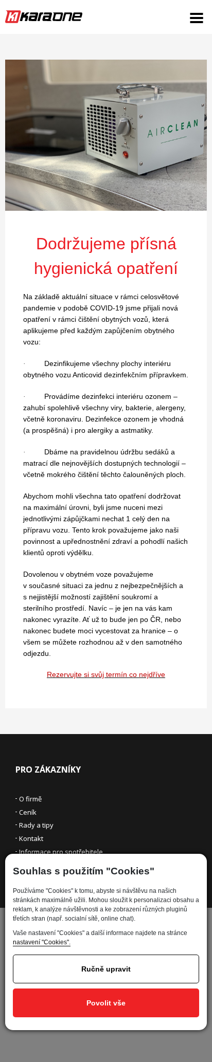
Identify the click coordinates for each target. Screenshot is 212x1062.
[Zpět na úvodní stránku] (43, 16)
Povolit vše (106, 1003)
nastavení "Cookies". (41, 942)
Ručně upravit (106, 969)
